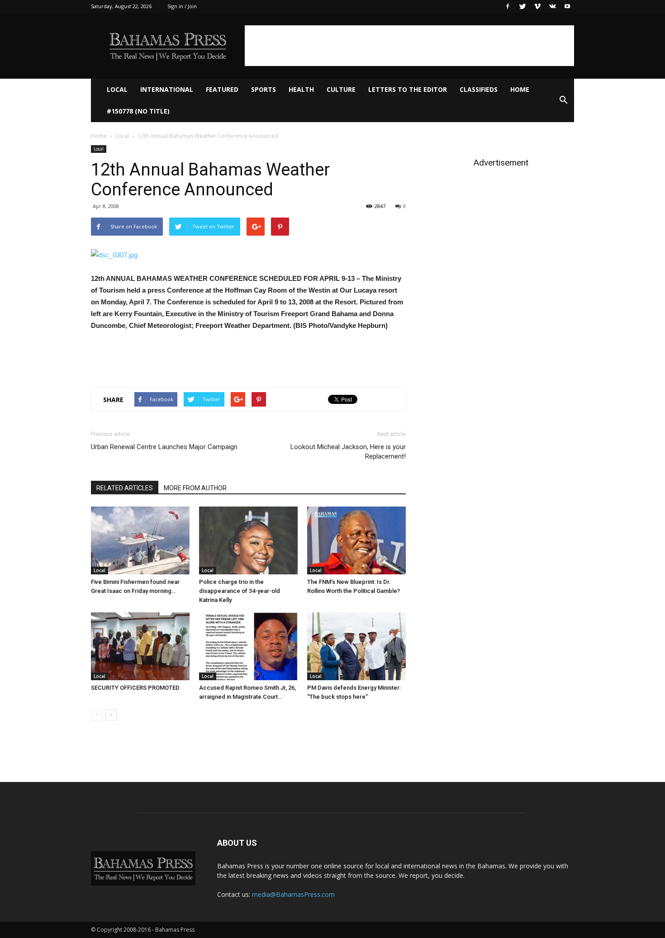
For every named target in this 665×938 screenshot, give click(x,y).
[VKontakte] (552, 6)
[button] (563, 100)
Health (301, 89)
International (166, 89)
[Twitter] (522, 6)
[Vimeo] (537, 6)
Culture (341, 89)
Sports (263, 89)
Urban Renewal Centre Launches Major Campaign (164, 447)
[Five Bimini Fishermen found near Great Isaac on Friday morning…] (140, 540)
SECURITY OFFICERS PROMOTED (135, 687)
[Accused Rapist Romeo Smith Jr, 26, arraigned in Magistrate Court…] (248, 646)
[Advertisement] (409, 45)
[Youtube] (567, 6)
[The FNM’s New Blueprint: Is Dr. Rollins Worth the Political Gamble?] (356, 540)
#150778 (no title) (138, 111)
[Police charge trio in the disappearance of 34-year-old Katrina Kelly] (248, 540)
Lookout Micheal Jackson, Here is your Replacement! (348, 451)
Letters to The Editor (407, 89)
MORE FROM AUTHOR (195, 488)
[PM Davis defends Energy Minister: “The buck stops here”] (356, 646)
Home (519, 89)
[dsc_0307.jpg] (248, 255)
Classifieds (479, 89)
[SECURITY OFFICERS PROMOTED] (140, 646)
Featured (222, 89)
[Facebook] (507, 6)
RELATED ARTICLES (124, 488)
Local (117, 89)
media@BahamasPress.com (293, 894)
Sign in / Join (182, 6)
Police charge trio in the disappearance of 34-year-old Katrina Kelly (239, 590)
